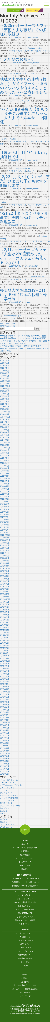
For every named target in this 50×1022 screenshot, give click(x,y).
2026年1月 (4, 378)
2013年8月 (4, 758)
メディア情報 (25, 865)
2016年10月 (5, 661)
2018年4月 (4, 615)
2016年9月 (4, 663)
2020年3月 (4, 555)
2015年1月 (4, 715)
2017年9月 (4, 632)
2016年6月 (4, 671)
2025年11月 (5, 383)
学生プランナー (6, 808)
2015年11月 (5, 689)
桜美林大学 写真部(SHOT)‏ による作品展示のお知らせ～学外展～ (23, 294)
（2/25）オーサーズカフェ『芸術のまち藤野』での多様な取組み (24, 29)
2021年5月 (4, 522)
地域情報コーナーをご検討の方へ (25, 886)
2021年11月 (4, 507)
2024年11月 (5, 414)
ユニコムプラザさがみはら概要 (25, 847)
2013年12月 (5, 748)
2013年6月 (4, 764)
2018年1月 (4, 622)
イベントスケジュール (17, 51)
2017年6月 (4, 640)
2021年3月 (4, 527)
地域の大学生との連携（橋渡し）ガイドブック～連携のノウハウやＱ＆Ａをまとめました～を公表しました (23, 85)
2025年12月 (5, 381)
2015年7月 (4, 699)
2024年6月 (4, 427)
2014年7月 (4, 730)
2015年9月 (4, 694)
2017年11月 (4, 627)
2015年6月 (4, 702)
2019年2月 (4, 589)
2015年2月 (4, 712)
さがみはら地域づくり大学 (11, 785)
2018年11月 (5, 597)
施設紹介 (3, 811)
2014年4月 (4, 738)
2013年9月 (4, 756)
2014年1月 (4, 746)
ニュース (46, 51)
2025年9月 (4, 388)
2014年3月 (4, 740)
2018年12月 (5, 594)
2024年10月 (5, 417)
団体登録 (25, 869)
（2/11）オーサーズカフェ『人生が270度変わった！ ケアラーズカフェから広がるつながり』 (23, 256)
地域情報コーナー (25, 958)
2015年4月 (4, 707)
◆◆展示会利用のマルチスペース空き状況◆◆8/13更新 (23, 338)
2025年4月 (4, 401)
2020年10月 (5, 540)
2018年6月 (4, 609)
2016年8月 (4, 666)
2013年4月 (4, 769)
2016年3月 (4, 679)
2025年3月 (4, 404)
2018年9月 (4, 602)
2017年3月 (4, 648)
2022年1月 (4, 501)
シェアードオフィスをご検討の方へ (25, 878)
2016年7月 (4, 668)
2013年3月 (4, 771)
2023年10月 (5, 448)
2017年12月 (5, 625)
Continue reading (36, 48)
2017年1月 (4, 653)
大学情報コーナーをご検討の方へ (25, 882)
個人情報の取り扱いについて (25, 985)
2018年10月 (5, 599)
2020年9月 (4, 543)
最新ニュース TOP (7, 323)
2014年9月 (4, 725)
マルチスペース (25, 947)
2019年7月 (4, 576)
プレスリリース (23, 101)
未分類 (2, 813)
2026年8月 (4, 360)
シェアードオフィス (25, 951)
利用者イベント (6, 803)
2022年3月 (4, 496)
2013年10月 (5, 753)
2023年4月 (4, 463)
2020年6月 (4, 550)
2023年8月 (4, 453)
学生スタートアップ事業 (10, 806)
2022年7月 (4, 486)
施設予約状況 (32, 10)
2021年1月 (4, 532)
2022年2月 (4, 499)
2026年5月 (4, 368)
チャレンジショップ (8, 788)
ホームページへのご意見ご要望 (25, 989)
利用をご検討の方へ (25, 875)
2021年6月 (4, 519)
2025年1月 (4, 409)
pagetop (25, 829)
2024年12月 (5, 412)
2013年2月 (4, 774)
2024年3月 (4, 435)
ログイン (3, 819)
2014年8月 (4, 728)
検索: (2, 329)
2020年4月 (4, 553)
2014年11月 (5, 720)
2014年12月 (5, 717)
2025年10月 (5, 386)
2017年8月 (4, 635)
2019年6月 (4, 579)
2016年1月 (4, 684)
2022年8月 (4, 483)
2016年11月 (5, 658)
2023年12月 (5, 442)
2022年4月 (4, 494)
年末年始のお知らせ (17, 59)
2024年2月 (4, 437)
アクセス (25, 974)
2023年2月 (4, 468)
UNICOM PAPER (25, 913)
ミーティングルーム (25, 940)
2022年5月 (4, 491)
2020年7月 (4, 548)
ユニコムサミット (7, 800)
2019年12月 (5, 563)
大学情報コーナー (25, 955)
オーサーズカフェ (34, 51)
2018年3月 (4, 617)
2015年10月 (5, 692)
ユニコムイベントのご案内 (25, 891)
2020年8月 (4, 545)
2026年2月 (4, 376)
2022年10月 (5, 478)
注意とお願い (25, 982)
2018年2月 (4, 620)
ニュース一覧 (14, 10)
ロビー (25, 965)
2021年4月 (4, 525)
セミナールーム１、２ (25, 933)
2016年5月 (4, 674)
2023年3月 (4, 465)
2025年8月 (4, 391)
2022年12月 (5, 473)
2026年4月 (4, 370)
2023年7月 (4, 455)
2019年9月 (4, 571)
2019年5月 (4, 581)
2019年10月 (5, 568)
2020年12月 (5, 535)
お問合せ (25, 978)
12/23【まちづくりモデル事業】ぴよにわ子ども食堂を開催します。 (25, 181)
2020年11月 (5, 537)
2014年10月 (5, 722)
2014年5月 (4, 735)
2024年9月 (4, 419)
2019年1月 (4, 591)
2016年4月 (4, 676)
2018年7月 (4, 607)
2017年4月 (4, 645)
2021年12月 (5, 504)
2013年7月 (4, 761)
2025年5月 (4, 399)
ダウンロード (25, 992)
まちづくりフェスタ (8, 795)
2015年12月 (5, 686)
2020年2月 (4, 558)
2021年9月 (4, 512)
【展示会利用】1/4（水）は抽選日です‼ (24, 154)
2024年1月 (4, 440)
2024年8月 (4, 422)
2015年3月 (4, 710)
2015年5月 (4, 704)
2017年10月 (5, 630)
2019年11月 (5, 566)
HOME (25, 840)
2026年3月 (4, 373)
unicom (29, 95)
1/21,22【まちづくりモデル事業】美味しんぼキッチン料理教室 (24, 217)
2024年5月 (4, 430)
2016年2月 (4, 681)
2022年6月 (4, 489)
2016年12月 (5, 656)
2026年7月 (4, 363)
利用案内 (25, 851)
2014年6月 (4, 733)
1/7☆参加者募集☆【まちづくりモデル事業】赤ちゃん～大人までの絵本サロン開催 (24, 115)
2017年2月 (4, 650)
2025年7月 (4, 394)
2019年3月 (4, 586)
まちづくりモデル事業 (9, 798)
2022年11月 (5, 476)
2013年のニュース (7, 326)
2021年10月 (5, 509)
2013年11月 (5, 751)
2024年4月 (4, 432)
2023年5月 (4, 460)
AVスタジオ (25, 944)
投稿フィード (5, 822)
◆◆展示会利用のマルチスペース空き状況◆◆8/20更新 (23, 336)
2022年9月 (4, 481)
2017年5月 (4, 643)
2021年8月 (4, 514)
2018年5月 (4, 612)
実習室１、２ (25, 937)
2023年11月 (5, 445)
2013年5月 (4, 766)
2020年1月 (4, 561)
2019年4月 (4, 584)
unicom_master (32, 37)
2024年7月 (4, 424)
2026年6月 (4, 365)
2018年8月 (4, 604)
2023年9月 (4, 450)
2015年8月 (4, 697)
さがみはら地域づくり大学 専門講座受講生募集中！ (21, 346)
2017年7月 (4, 638)
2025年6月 (4, 396)
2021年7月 (4, 517)
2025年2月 (4, 406)
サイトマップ (25, 996)
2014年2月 (4, 743)
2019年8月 (4, 573)
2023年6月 (4, 458)
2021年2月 (4, 530)
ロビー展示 (25, 962)
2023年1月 (4, 471)
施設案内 (25, 929)
